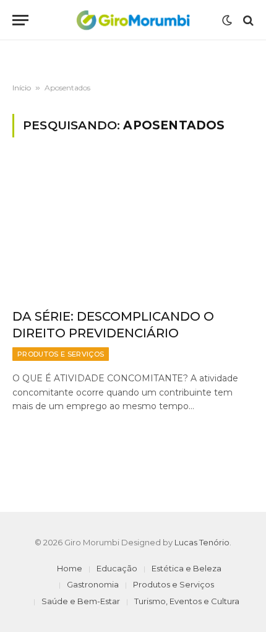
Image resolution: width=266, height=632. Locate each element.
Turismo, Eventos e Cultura (186, 601)
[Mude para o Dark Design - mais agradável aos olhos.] (227, 20)
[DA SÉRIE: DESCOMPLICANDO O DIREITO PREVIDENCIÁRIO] (133, 230)
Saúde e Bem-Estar (80, 601)
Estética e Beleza (186, 568)
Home (69, 568)
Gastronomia (93, 584)
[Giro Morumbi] (132, 20)
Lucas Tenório (202, 542)
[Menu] (20, 20)
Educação (117, 568)
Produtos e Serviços (173, 584)
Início (21, 87)
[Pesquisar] (247, 20)
